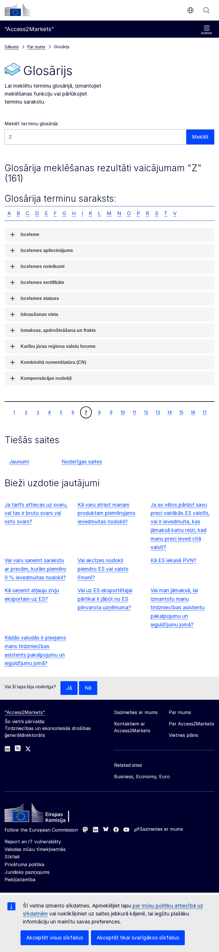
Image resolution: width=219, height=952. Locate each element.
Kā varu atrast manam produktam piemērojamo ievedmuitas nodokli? (106, 513)
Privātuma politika (24, 864)
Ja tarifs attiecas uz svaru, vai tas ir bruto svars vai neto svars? (36, 513)
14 (169, 412)
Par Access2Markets (191, 724)
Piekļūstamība (20, 879)
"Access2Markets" (25, 712)
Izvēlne (206, 33)
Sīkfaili (12, 857)
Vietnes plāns (183, 735)
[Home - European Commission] (46, 814)
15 (181, 412)
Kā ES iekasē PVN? (173, 560)
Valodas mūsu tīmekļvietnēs (35, 849)
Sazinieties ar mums (161, 829)
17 (204, 412)
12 (146, 412)
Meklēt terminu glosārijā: (31, 123)
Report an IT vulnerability (33, 841)
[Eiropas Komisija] (17, 9)
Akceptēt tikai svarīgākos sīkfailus (138, 938)
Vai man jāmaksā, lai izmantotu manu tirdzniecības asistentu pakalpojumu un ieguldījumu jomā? (177, 607)
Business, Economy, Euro (142, 776)
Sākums (12, 46)
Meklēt (206, 10)
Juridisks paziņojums (27, 872)
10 (122, 412)
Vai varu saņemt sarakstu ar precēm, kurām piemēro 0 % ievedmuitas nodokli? (35, 568)
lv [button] (190, 10)
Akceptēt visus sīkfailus (54, 938)
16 (192, 412)
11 (134, 412)
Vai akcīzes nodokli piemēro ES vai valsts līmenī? (103, 568)
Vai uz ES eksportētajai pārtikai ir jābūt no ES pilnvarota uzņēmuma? (105, 598)
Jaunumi (19, 462)
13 (157, 412)
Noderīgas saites (82, 462)
